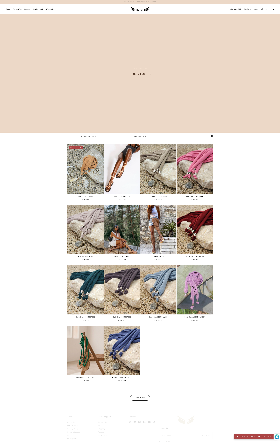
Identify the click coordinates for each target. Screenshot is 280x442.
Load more (140, 398)
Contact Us (102, 422)
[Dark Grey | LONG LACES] (122, 289)
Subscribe (205, 435)
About (256, 9)
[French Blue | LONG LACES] (122, 350)
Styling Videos (72, 439)
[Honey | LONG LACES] (85, 168)
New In (35, 9)
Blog (69, 435)
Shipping (101, 429)
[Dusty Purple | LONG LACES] (195, 289)
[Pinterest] (130, 422)
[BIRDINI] (186, 419)
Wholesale (49, 9)
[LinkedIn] (134, 422)
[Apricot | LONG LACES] (122, 168)
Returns (101, 432)
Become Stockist (73, 432)
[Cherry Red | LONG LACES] (195, 229)
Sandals (27, 9)
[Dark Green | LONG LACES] (85, 289)
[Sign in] (267, 9)
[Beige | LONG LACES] (85, 229)
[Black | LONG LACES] (122, 229)
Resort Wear (17, 9)
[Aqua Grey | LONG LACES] (158, 168)
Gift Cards (247, 9)
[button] (235, 9)
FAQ (99, 425)
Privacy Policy (72, 429)
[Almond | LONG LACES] (158, 229)
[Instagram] (139, 422)
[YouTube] (149, 422)
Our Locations (72, 425)
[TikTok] (154, 422)
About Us (70, 422)
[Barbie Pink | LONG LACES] (195, 168)
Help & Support (104, 416)
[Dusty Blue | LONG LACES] (158, 289)
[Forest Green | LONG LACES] (85, 350)
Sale (41, 9)
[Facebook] (144, 422)
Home (8, 9)
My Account (102, 435)
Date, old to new (89, 136)
